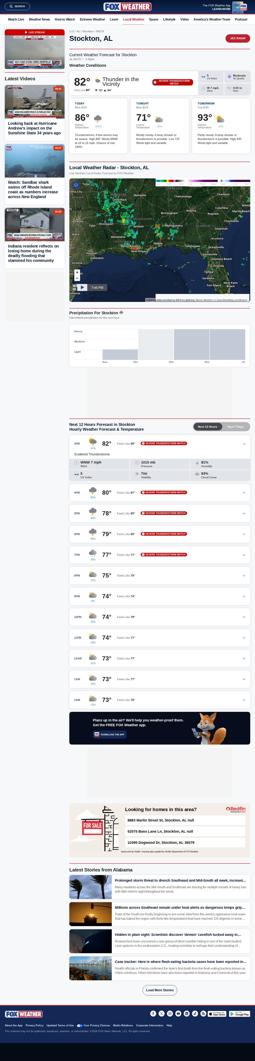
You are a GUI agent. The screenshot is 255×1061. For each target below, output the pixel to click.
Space (153, 19)
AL (78, 31)
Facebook (153, 1014)
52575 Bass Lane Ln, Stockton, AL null (160, 831)
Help (169, 1025)
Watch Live (16, 19)
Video (184, 19)
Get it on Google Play (239, 1014)
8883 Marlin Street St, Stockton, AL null (161, 820)
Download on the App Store (217, 1014)
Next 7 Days (236, 426)
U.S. (72, 31)
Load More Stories (160, 990)
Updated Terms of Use (60, 1025)
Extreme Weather (92, 19)
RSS (203, 1014)
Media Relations (123, 1025)
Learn (114, 19)
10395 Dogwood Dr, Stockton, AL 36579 (161, 843)
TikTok (195, 1014)
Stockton (87, 31)
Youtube (178, 1014)
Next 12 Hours (207, 426)
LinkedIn (187, 1014)
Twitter (162, 1014)
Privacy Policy (34, 1025)
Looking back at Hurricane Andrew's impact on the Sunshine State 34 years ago (34, 128)
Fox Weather (127, 6)
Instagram (170, 1014)
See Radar (237, 38)
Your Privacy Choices (96, 1025)
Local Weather (133, 19)
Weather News (39, 19)
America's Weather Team (212, 19)
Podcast (241, 19)
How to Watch (65, 19)
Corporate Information (149, 1025)
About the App (14, 1025)
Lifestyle (169, 19)
